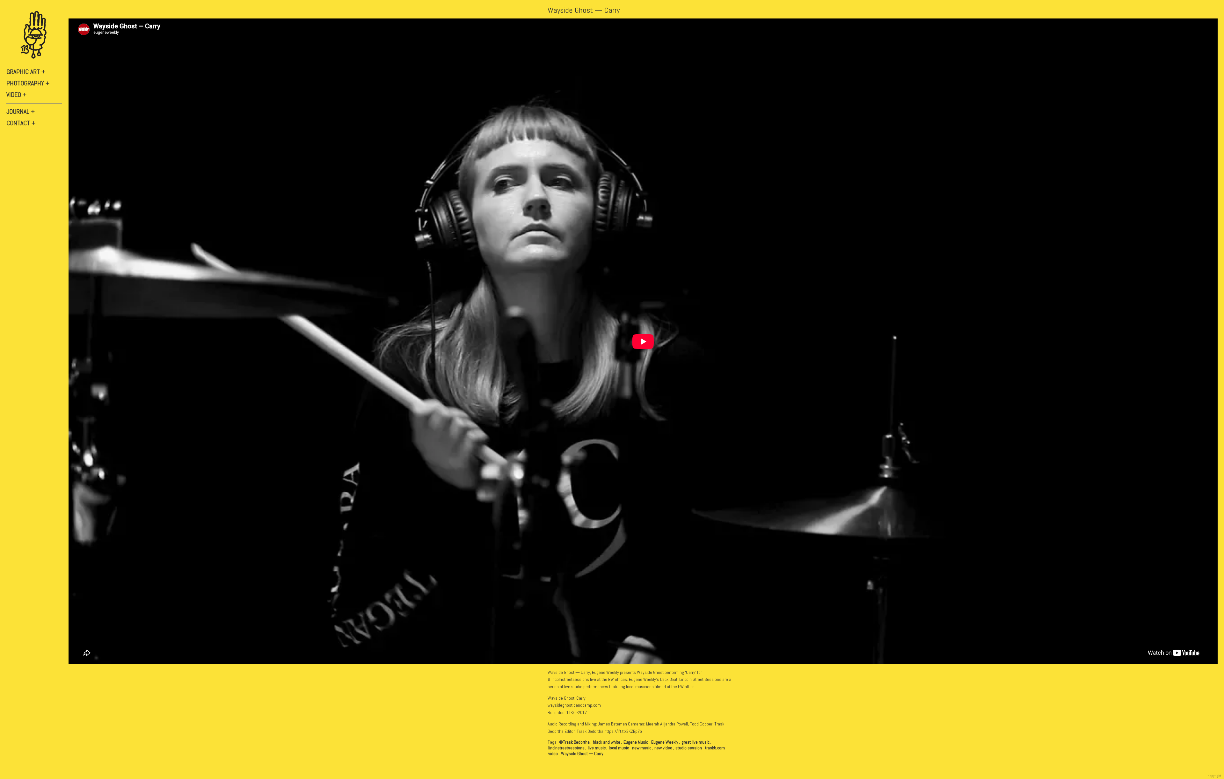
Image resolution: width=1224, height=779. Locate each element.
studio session (688, 748)
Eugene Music (635, 742)
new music (641, 748)
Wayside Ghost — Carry (584, 10)
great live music (695, 742)
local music (619, 748)
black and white (606, 742)
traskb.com (715, 748)
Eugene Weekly (664, 742)
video (553, 753)
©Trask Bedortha (574, 742)
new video (663, 748)
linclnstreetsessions (566, 748)
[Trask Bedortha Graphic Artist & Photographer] (34, 35)
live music (597, 748)
